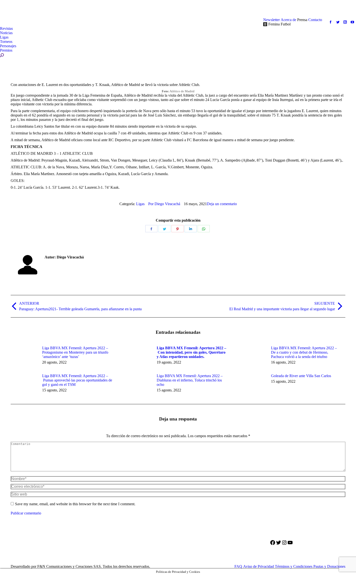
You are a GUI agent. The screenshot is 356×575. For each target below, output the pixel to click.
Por (164, 204)
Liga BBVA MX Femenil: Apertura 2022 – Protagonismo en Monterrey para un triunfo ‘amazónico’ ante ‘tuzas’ (75, 352)
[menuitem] (271, 20)
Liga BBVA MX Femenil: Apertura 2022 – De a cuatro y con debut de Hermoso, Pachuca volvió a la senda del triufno (304, 352)
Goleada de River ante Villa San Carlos (301, 376)
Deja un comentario (222, 204)
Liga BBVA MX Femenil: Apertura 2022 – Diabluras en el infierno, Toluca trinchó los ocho (190, 380)
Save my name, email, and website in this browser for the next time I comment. (75, 504)
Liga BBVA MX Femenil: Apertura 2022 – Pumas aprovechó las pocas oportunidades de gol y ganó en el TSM (77, 380)
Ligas (140, 204)
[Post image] (24, 356)
